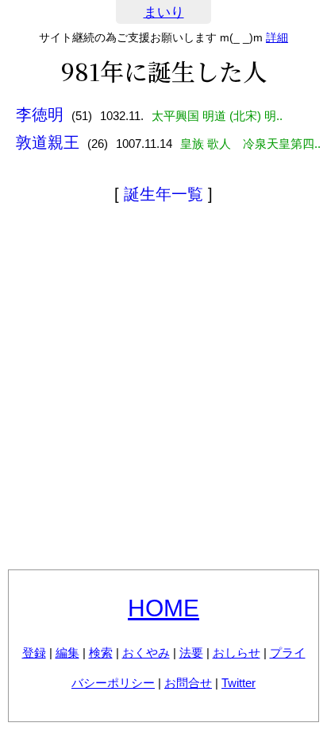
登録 (34, 652)
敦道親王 (47, 142)
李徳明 (39, 114)
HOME (163, 608)
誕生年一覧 (163, 194)
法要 (191, 652)
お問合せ (188, 683)
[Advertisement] (163, 390)
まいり (164, 12)
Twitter (238, 683)
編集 (67, 652)
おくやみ (146, 652)
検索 (101, 652)
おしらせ (236, 652)
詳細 (277, 37)
